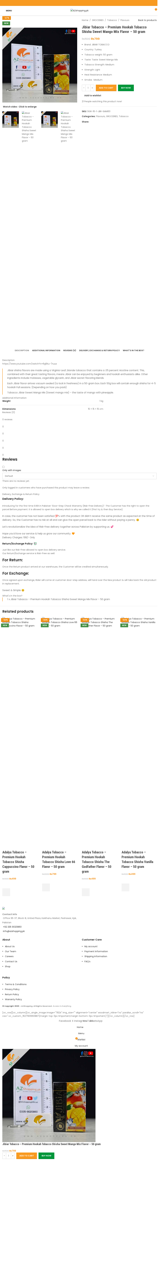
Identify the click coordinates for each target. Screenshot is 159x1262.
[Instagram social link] (79, 3)
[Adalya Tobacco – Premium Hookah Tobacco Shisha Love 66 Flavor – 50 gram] (59, 733)
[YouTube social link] (83, 3)
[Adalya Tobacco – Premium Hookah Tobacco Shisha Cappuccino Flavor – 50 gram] (19, 733)
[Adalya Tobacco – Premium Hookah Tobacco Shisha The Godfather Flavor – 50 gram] (99, 733)
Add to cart (106, 87)
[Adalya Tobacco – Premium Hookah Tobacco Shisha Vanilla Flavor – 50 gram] (139, 733)
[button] (6, 892)
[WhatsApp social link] (87, 3)
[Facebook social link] (72, 3)
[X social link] (75, 3)
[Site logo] (79, 10)
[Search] (149, 10)
